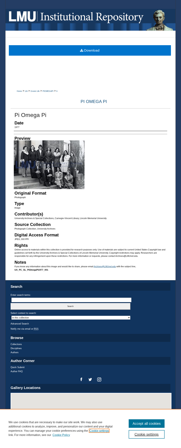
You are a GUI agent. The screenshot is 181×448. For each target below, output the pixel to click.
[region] (90, 428)
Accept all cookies (147, 423)
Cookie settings (99, 430)
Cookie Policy (61, 434)
